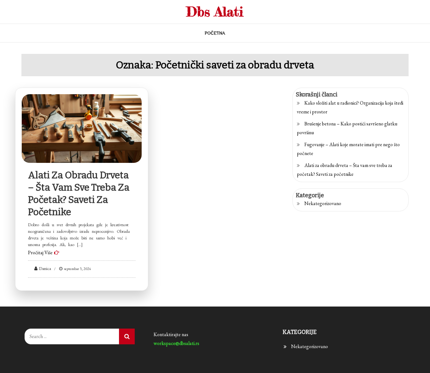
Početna (215, 33)
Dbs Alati (214, 11)
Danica (45, 268)
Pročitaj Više (40, 252)
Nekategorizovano (322, 203)
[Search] (127, 336)
